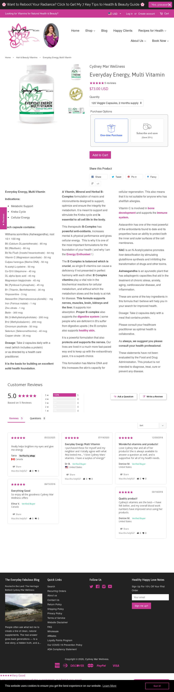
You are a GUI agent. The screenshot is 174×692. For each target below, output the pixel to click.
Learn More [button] (109, 685)
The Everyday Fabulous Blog (22, 579)
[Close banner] (169, 4)
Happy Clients (122, 30)
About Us (137, 40)
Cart (166, 13)
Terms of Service (56, 618)
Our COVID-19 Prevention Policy (64, 644)
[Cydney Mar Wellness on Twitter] (91, 587)
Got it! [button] (157, 686)
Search (51, 586)
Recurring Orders (56, 591)
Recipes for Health (151, 30)
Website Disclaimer (57, 622)
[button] (31, 470)
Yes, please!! (160, 4)
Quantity (95, 97)
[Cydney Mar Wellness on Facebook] (98, 587)
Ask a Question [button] (125, 396)
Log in (129, 13)
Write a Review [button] (155, 396)
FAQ (49, 626)
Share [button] (18, 466)
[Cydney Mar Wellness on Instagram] (104, 587)
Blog (104, 30)
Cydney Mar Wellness (96, 659)
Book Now (159, 40)
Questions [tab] (35, 418)
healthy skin (86, 330)
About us (52, 595)
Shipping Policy (55, 609)
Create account (146, 13)
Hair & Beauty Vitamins (26, 57)
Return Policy (54, 604)
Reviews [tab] (14, 418)
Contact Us (53, 600)
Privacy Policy (54, 613)
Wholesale (53, 631)
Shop (89, 30)
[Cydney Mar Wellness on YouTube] (110, 587)
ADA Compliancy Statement (62, 649)
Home (75, 30)
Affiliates (51, 635)
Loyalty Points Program (59, 640)
